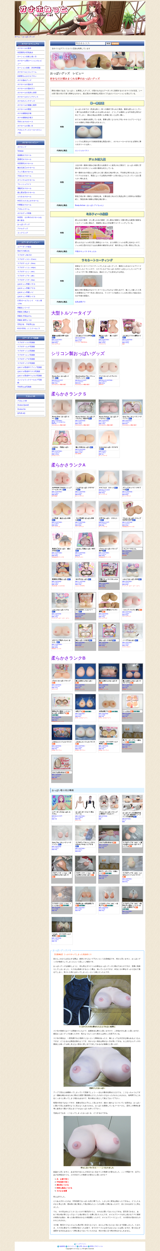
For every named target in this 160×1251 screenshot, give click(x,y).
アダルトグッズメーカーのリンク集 (29, 131)
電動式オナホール (24, 188)
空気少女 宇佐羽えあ (26, 324)
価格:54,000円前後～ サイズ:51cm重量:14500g (131, 340)
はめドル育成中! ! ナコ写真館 (28, 371)
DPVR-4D (21, 413)
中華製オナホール (24, 205)
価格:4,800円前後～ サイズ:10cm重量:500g (132, 421)
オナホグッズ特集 (24, 213)
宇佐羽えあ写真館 (24, 387)
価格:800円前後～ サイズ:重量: (108, 815)
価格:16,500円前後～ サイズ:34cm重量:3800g (62, 492)
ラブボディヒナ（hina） (26, 263)
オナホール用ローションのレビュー (29, 62)
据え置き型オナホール (26, 192)
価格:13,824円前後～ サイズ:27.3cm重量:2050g (84, 614)
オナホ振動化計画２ (25, 117)
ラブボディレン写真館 (26, 355)
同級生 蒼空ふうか (24, 320)
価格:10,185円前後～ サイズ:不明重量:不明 (131, 685)
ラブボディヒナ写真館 (26, 346)
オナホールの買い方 (25, 126)
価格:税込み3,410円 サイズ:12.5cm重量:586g (108, 522)
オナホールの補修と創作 (27, 105)
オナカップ (21, 147)
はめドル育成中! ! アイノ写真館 (29, 367)
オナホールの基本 (24, 48)
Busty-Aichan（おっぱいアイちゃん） (90, 205)
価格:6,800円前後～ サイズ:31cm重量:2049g (131, 582)
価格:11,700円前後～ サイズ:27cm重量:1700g (81, 582)
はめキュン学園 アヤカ (26, 288)
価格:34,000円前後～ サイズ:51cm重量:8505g (60, 340)
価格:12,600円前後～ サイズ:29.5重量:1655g (61, 644)
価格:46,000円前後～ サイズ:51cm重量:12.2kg (83, 339)
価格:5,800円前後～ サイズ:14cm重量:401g (61, 716)
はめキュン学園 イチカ (26, 284)
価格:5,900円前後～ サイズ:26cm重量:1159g (59, 582)
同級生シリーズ (23, 308)
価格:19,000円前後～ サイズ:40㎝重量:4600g (61, 553)
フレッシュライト (24, 184)
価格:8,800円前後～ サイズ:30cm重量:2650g (130, 613)
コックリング (22, 233)
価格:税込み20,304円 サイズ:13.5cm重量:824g (85, 380)
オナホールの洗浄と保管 (27, 93)
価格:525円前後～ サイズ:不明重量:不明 (127, 714)
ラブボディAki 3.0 (24, 255)
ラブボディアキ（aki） (26, 276)
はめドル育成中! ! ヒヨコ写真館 (29, 376)
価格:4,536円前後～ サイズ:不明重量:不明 (83, 685)
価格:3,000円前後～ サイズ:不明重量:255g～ (81, 714)
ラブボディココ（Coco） (27, 259)
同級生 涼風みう (23, 312)
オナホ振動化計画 (24, 113)
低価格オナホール (24, 155)
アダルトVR (22, 401)
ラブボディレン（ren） (26, 272)
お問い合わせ (82, 1246)
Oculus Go (21, 409)
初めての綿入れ (23, 251)
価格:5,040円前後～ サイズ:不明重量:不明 (108, 685)
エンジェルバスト (82, 150)
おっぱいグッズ (23, 224)
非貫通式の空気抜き (25, 52)
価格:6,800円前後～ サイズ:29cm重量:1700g (128, 643)
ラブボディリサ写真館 (26, 363)
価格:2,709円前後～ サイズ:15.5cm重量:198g (59, 776)
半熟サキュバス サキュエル (85, 251)
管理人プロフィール (96, 1246)
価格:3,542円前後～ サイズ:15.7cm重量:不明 (131, 744)
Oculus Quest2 (23, 405)
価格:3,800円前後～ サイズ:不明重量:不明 (105, 714)
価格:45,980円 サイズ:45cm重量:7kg (108, 451)
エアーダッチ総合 (24, 247)
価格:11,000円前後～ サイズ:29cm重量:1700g (108, 583)
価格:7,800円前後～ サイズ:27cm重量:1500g (105, 643)
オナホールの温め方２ (26, 88)
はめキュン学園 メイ (25, 292)
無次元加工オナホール (26, 168)
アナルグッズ (22, 228)
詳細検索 (115, 43)
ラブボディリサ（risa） (26, 280)
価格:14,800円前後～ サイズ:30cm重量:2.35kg (85, 421)
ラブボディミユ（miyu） (27, 267)
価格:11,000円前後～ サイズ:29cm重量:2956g (84, 522)
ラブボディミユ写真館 (26, 351)
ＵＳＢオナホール (24, 197)
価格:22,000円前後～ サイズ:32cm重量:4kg (85, 553)
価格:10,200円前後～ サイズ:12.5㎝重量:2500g (131, 522)
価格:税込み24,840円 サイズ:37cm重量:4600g (106, 491)
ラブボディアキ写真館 (26, 359)
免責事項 (62, 1246)
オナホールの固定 (24, 109)
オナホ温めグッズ (24, 80)
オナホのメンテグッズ (26, 101)
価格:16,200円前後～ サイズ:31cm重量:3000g (131, 492)
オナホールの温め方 (25, 84)
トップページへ (81, 1244)
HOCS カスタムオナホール (28, 201)
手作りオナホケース (25, 122)
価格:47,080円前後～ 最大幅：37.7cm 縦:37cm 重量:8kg (60, 421)
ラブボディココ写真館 (26, 342)
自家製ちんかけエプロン (27, 76)
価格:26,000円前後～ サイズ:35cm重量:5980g (61, 522)
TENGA (20, 151)
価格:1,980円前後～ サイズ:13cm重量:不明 (108, 746)
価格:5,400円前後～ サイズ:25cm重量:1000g (82, 643)
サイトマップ (71, 1246)
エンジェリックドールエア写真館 (29, 381)
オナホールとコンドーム (27, 72)
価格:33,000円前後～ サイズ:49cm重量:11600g (108, 340)
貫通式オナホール (24, 159)
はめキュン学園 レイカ (26, 296)
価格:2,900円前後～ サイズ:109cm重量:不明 (84, 816)
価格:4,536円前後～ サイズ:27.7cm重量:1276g (61, 685)
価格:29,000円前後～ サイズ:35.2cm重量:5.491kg (60, 451)
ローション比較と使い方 (27, 56)
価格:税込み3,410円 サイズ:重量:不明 (61, 815)
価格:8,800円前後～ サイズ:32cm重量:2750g (108, 614)
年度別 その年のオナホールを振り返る (29, 218)
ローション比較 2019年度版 (28, 68)
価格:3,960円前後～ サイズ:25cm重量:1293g (129, 552)
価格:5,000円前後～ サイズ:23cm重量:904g (61, 746)
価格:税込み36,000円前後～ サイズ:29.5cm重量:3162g (108, 380)
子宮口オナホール (24, 176)
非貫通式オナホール (25, 163)
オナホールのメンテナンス (27, 97)
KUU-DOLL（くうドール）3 (28, 328)
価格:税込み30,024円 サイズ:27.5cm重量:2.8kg (60, 380)
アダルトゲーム (23, 209)
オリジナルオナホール (26, 180)
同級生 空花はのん (24, 316)
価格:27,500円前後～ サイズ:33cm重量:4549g (84, 492)
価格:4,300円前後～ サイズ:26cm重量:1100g (61, 614)
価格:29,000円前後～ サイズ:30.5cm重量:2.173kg (82, 450)
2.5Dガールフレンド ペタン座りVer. (29, 302)
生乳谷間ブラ (80, 302)
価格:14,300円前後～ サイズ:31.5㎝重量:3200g (108, 553)
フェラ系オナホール (25, 172)
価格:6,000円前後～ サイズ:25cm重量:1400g (85, 746)
